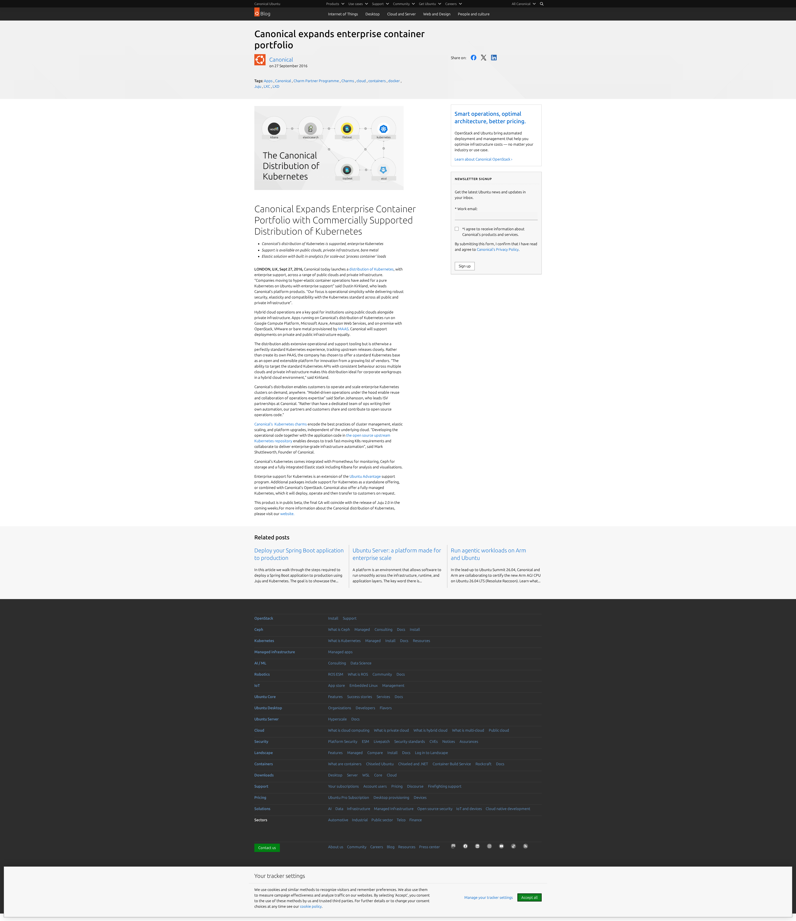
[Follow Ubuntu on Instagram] (490, 847)
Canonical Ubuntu (267, 4)
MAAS (343, 329)
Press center (429, 847)
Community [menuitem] (401, 4)
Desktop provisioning (391, 797)
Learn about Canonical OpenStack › (483, 159)
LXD (276, 86)
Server (352, 775)
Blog (390, 847)
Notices (448, 741)
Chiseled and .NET (413, 764)
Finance (415, 820)
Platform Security (342, 741)
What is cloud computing (348, 730)
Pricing (397, 786)
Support (350, 618)
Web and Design (436, 14)
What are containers (345, 764)
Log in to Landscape (431, 752)
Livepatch (382, 741)
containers (377, 81)
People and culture (474, 14)
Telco (401, 820)
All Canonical (521, 4)
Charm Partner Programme (316, 81)
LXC (267, 86)
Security (261, 741)
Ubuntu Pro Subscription (348, 797)
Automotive (338, 820)
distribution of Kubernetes (371, 269)
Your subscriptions (343, 786)
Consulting (383, 629)
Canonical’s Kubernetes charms (280, 424)
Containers (263, 764)
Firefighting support (444, 786)
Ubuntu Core (265, 696)
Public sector (382, 820)
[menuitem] (524, 3)
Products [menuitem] (332, 4)
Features (335, 696)
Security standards (409, 741)
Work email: (467, 209)
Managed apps (340, 652)
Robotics (262, 674)
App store (336, 685)
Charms (347, 81)
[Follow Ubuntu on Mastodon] (454, 847)
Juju (257, 86)
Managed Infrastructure (394, 808)
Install (333, 618)
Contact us (267, 847)
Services (383, 696)
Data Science (361, 663)
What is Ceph (339, 629)
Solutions (262, 808)
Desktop (372, 14)
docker (394, 81)
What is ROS (358, 674)
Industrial (360, 820)
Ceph (258, 629)
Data (339, 808)
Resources (421, 640)
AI (330, 808)
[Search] (541, 3)
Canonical (281, 59)
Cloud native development (508, 808)
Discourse (415, 786)
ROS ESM (335, 674)
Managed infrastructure (274, 652)
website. (287, 514)
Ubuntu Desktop (268, 708)
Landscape (263, 752)
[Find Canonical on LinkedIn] (478, 847)
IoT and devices (469, 808)
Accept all (529, 897)
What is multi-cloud (468, 730)
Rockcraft (483, 764)
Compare (375, 752)
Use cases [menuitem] (355, 4)
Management (393, 685)
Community (382, 674)
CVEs (434, 741)
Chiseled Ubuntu (380, 764)
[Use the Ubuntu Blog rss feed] (526, 847)
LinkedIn (494, 57)
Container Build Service (452, 764)
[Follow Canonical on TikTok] (514, 847)
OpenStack (263, 618)
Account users (375, 786)
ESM (365, 741)
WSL (366, 775)
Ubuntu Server (266, 719)
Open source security (435, 808)
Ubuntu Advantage (365, 476)
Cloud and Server (401, 14)
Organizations (339, 708)
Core (378, 775)
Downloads (264, 775)
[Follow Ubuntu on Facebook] (466, 847)
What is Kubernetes (344, 640)
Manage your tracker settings (488, 897)
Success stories (359, 696)
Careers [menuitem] (451, 4)
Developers (365, 708)
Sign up (465, 266)
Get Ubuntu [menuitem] (427, 4)
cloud (361, 81)
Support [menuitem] (378, 4)
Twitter (484, 57)
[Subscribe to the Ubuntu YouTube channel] (502, 847)
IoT (257, 685)
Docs (401, 629)
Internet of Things (343, 14)
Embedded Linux (363, 685)
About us (335, 847)
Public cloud (499, 730)
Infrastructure (358, 808)
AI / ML (260, 663)
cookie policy (311, 906)
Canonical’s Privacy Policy (498, 249)
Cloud (259, 730)
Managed (362, 629)
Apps (268, 81)
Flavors (386, 708)
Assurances (469, 741)
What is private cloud (391, 730)
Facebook (473, 57)
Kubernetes (264, 640)
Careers (376, 847)
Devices (420, 797)
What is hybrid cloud (431, 730)
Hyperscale (337, 719)
